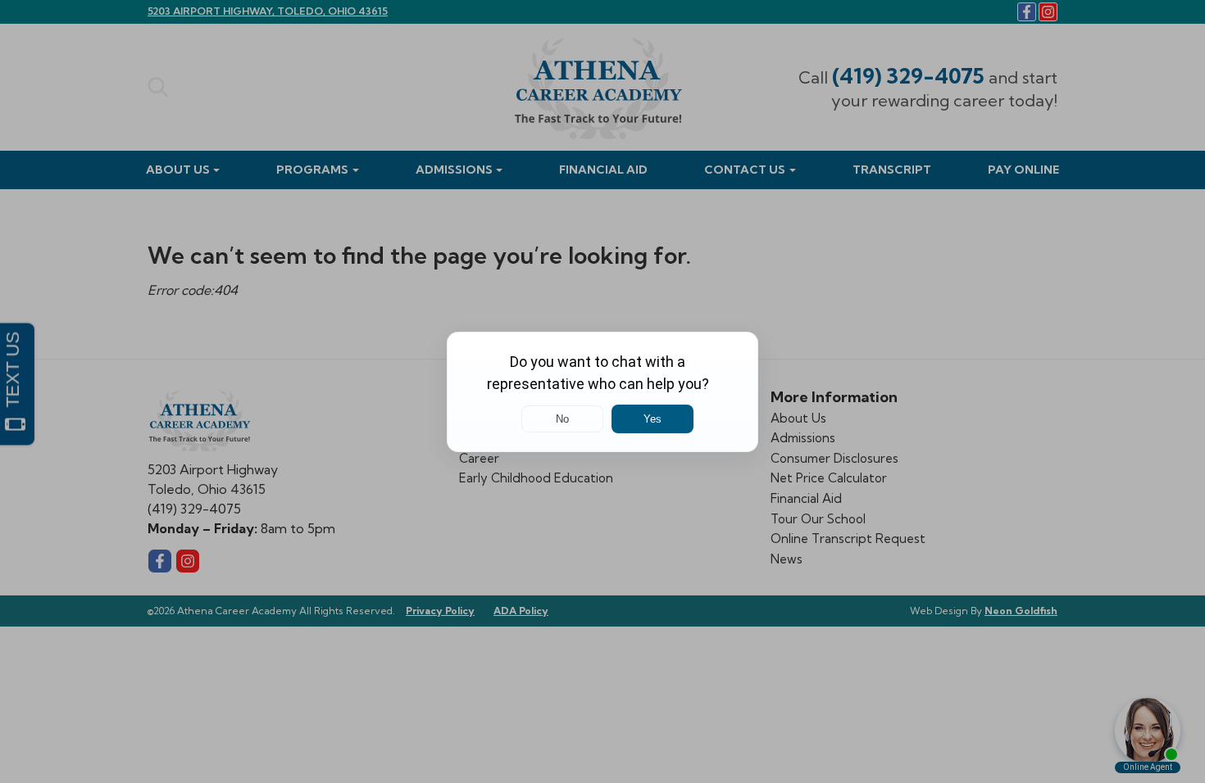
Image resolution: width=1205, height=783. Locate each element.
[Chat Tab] (602, 391)
